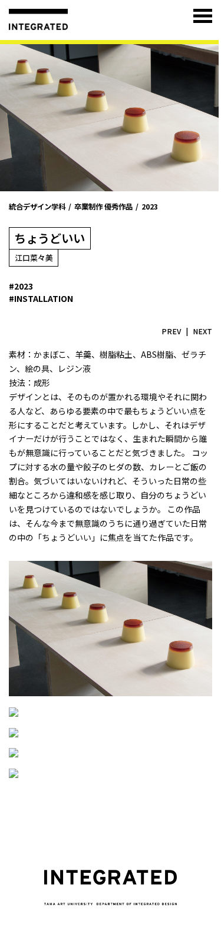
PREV (171, 331)
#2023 (21, 286)
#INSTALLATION (41, 298)
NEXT (202, 331)
